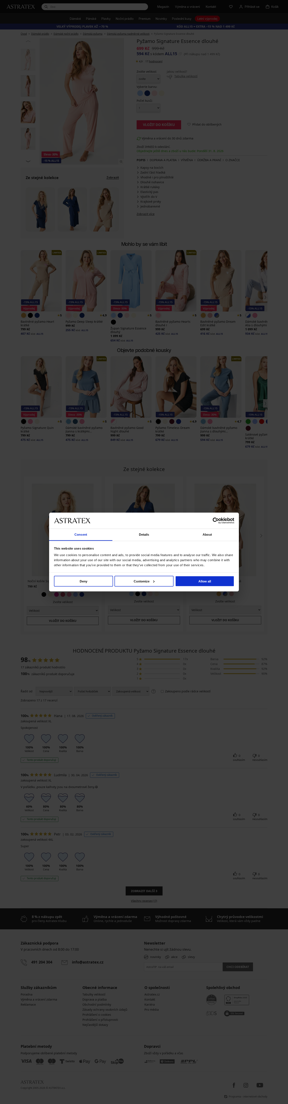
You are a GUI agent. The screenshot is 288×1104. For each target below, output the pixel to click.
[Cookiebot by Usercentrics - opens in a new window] (215, 520)
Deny (83, 581)
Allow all (204, 581)
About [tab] (207, 534)
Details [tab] (144, 534)
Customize (141, 581)
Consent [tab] (80, 534)
